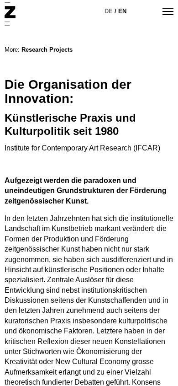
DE (109, 11)
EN (122, 11)
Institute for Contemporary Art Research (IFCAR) (82, 148)
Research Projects (47, 49)
